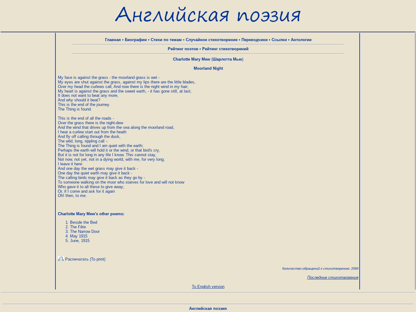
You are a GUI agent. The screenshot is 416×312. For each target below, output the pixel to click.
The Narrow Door (85, 231)
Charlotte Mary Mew (191, 59)
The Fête (78, 227)
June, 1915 (80, 240)
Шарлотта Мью (227, 59)
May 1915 (78, 236)
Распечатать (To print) (84, 259)
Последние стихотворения (332, 277)
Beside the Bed (83, 222)
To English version (208, 286)
